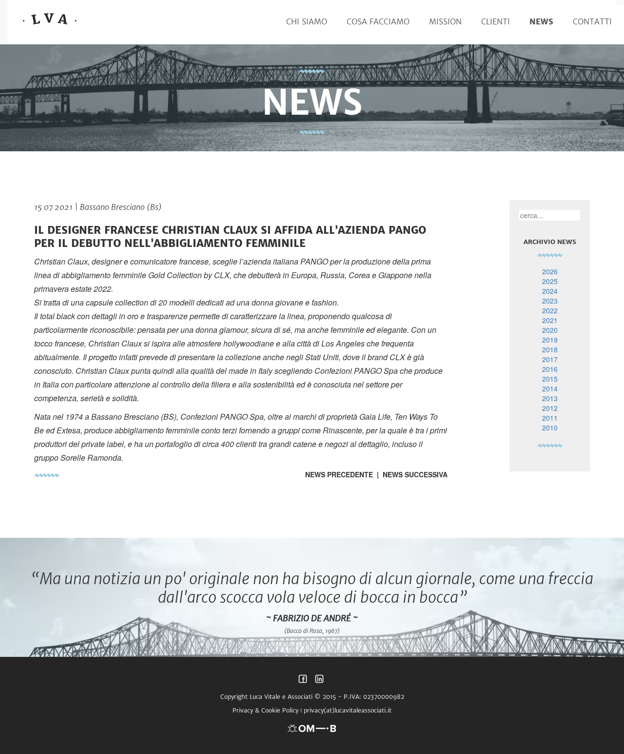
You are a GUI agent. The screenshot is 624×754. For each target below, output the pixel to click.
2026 (550, 271)
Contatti (592, 21)
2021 (550, 320)
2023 (550, 301)
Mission (445, 21)
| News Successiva (410, 474)
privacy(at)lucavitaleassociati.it (347, 710)
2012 (550, 408)
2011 (550, 418)
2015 (550, 379)
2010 (550, 427)
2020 (550, 330)
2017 (550, 359)
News (541, 21)
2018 (550, 349)
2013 (550, 398)
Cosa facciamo (378, 21)
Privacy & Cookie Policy (265, 710)
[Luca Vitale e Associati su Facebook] (303, 681)
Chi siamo (306, 21)
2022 (550, 310)
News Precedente (339, 474)
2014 (550, 388)
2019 (550, 340)
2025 (550, 281)
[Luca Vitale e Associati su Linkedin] (319, 681)
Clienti (495, 21)
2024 (550, 291)
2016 (550, 369)
